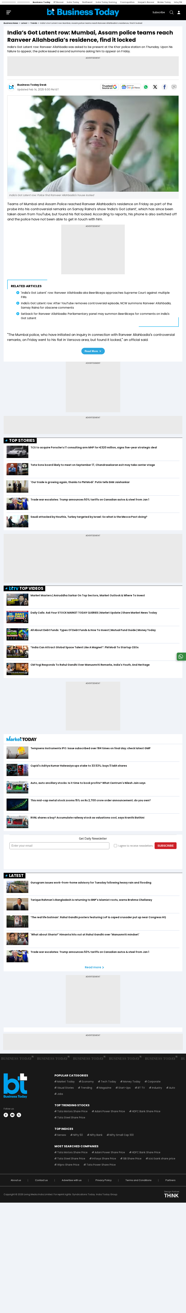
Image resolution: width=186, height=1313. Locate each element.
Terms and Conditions (138, 1180)
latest (24, 23)
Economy (88, 1081)
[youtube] (12, 1115)
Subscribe (159, 12)
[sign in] (178, 12)
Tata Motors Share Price (72, 1111)
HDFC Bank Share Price (146, 1111)
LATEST (16, 875)
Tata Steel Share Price (71, 1117)
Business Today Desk (31, 85)
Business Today (41, 2)
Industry (157, 1088)
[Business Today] (83, 12)
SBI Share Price (132, 1158)
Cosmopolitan (127, 2)
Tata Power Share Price (101, 1165)
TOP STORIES (22, 440)
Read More (91, 351)
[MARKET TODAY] (22, 739)
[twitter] (19, 1115)
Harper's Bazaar (146, 2)
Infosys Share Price (104, 1158)
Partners (170, 1180)
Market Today (66, 1081)
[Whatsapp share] (145, 87)
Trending (86, 1088)
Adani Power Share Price (110, 1111)
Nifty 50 (78, 1135)
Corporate (154, 1081)
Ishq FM (178, 2)
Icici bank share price (162, 1158)
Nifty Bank (96, 1135)
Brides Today (164, 2)
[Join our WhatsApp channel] (181, 659)
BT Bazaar (59, 2)
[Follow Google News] (130, 87)
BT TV (141, 1088)
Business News (11, 23)
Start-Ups (124, 1088)
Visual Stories (65, 1088)
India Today (73, 2)
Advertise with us (72, 1180)
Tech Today (108, 1081)
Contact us (41, 1180)
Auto (172, 1088)
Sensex (61, 1135)
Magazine (105, 1088)
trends (33, 23)
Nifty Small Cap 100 (122, 1135)
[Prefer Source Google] (109, 87)
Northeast (87, 2)
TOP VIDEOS (31, 588)
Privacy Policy (104, 1180)
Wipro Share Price (68, 1165)
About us (16, 1180)
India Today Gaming (106, 2)
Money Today (131, 1081)
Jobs (60, 1094)
